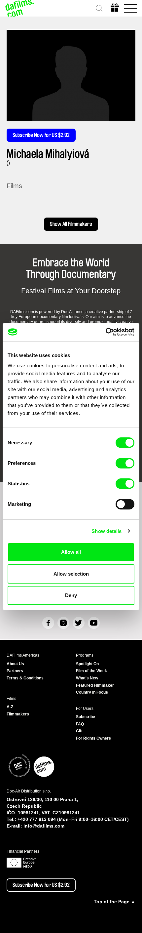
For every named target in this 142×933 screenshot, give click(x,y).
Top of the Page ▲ (114, 901)
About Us (15, 664)
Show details (106, 531)
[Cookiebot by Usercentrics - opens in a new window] (105, 332)
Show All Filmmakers (71, 224)
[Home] (20, 8)
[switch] (125, 463)
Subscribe (85, 716)
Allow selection (71, 574)
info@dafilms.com (43, 826)
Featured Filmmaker (95, 685)
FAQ (80, 724)
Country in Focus (92, 692)
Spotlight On (87, 664)
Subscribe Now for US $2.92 (41, 135)
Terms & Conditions (25, 678)
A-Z (10, 707)
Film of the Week (91, 671)
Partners (15, 671)
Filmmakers (18, 714)
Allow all (71, 552)
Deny (71, 595)
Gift (79, 731)
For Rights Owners (93, 738)
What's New (87, 678)
